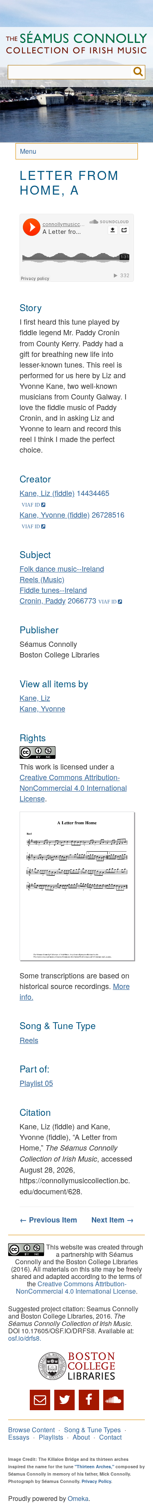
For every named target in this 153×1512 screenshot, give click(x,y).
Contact (110, 1437)
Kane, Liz (35, 697)
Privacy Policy (96, 1481)
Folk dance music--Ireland (62, 568)
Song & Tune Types (92, 1429)
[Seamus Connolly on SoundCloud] (113, 1400)
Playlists (51, 1437)
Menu (28, 151)
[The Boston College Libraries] (76, 1367)
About (81, 1437)
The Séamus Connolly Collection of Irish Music (76, 46)
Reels (29, 1039)
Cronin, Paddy (43, 600)
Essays (18, 1437)
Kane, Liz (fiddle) (47, 492)
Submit (138, 72)
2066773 (82, 600)
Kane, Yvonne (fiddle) (55, 514)
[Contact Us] (40, 1400)
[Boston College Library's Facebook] (89, 1400)
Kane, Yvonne (42, 708)
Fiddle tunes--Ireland (53, 589)
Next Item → (112, 1219)
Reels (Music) (42, 579)
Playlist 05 (36, 1082)
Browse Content (31, 1429)
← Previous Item (48, 1219)
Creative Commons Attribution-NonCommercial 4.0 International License (73, 787)
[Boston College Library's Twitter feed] (64, 1400)
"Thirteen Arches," (94, 1466)
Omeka (78, 1498)
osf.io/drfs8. (24, 1338)
